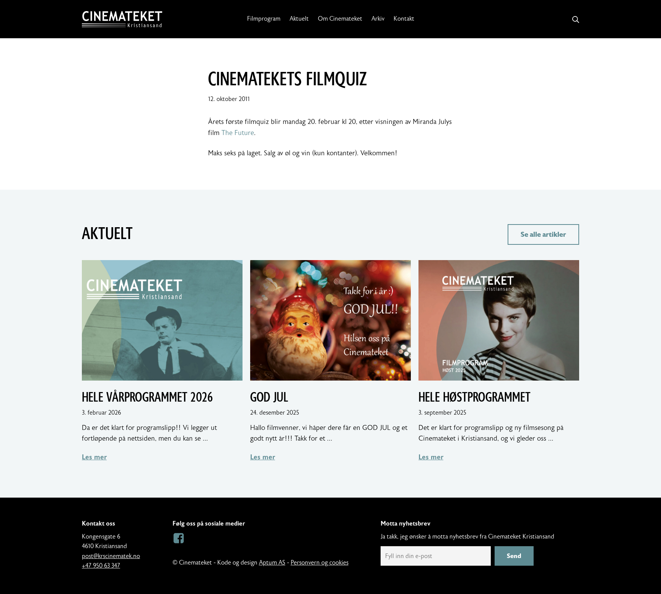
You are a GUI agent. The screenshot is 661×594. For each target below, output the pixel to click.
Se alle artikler (543, 234)
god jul (269, 397)
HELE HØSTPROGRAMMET (474, 397)
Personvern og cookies (319, 562)
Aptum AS (272, 562)
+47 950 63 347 (101, 565)
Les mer (94, 457)
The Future (237, 133)
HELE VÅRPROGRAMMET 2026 (147, 397)
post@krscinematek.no (111, 556)
